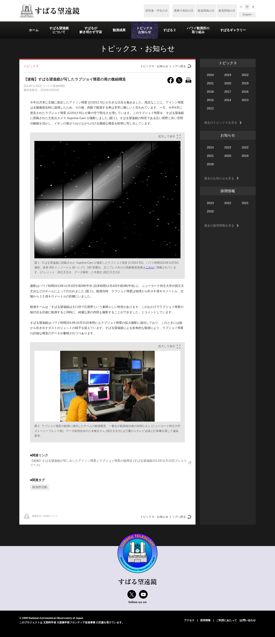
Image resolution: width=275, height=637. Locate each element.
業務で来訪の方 (184, 10)
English (247, 14)
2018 (210, 91)
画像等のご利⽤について (45, 516)
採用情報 (205, 620)
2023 (227, 75)
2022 (245, 75)
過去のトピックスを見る (220, 122)
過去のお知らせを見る (219, 178)
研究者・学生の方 (156, 10)
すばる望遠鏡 (49, 11)
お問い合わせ (248, 620)
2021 (210, 83)
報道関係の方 (206, 10)
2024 (210, 75)
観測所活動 (39, 487)
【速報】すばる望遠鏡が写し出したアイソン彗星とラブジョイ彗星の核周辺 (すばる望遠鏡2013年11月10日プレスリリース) (108, 463)
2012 (210, 108)
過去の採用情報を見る (219, 225)
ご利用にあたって (226, 620)
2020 (227, 83)
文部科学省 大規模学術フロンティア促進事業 (69, 622)
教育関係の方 (226, 10)
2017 (227, 91)
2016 (245, 91)
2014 (227, 100)
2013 (245, 100)
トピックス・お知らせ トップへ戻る (163, 66)
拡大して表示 (166, 136)
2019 (245, 83)
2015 (210, 100)
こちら (149, 267)
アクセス (189, 620)
